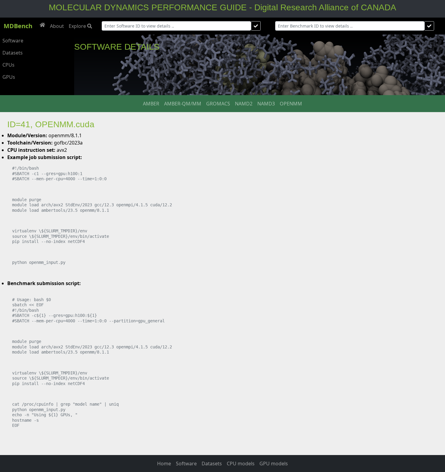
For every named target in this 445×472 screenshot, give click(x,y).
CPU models (241, 463)
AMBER (151, 103)
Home (164, 463)
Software (12, 40)
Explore (78, 26)
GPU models (273, 463)
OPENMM (291, 103)
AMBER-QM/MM (182, 103)
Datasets (12, 52)
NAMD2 (243, 103)
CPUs (8, 64)
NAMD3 (266, 103)
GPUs (8, 77)
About (57, 26)
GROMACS (218, 103)
